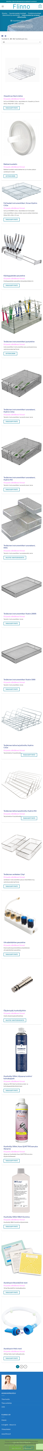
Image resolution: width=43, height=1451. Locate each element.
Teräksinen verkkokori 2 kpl (14, 874)
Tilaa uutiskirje (7, 1403)
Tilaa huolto (6, 1399)
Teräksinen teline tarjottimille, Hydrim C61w (19, 746)
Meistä (4, 1420)
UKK (3, 1407)
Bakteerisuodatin (10, 164)
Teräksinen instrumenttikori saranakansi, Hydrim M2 (19, 478)
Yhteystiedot (6, 1429)
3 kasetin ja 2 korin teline (13, 96)
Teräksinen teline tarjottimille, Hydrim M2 (20, 811)
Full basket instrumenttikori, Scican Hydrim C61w (20, 204)
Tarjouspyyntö (12, 108)
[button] (3, 6)
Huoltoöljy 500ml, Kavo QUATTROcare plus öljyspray (21, 1147)
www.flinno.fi (6, 1434)
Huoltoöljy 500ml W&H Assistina (17, 1217)
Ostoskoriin (10, 176)
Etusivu (4, 13)
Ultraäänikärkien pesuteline (14, 942)
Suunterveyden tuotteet (17, 13)
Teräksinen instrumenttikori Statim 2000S (20, 614)
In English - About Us (9, 1425)
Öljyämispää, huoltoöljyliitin (15, 1011)
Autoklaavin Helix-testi (13, 1349)
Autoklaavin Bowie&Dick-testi (16, 1283)
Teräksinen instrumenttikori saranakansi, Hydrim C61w (19, 410)
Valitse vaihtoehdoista (15, 557)
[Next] (25, 1366)
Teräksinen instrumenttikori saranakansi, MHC (19, 546)
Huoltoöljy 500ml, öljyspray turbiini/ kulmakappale (18, 1077)
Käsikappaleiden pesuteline (14, 276)
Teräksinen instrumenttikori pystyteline (19, 342)
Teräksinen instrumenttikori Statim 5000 (19, 680)
